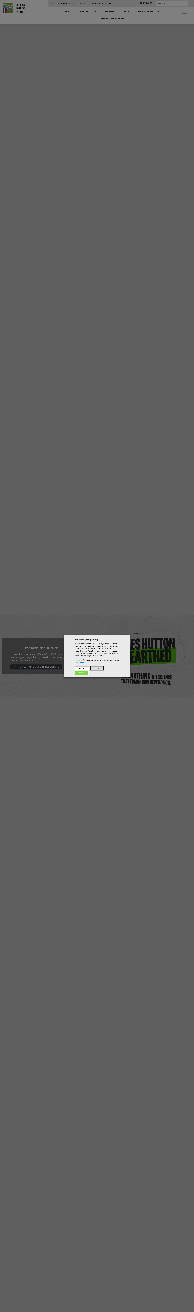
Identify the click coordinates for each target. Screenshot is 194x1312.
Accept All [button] (81, 673)
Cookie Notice (80, 663)
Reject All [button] (97, 668)
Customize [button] (82, 668)
